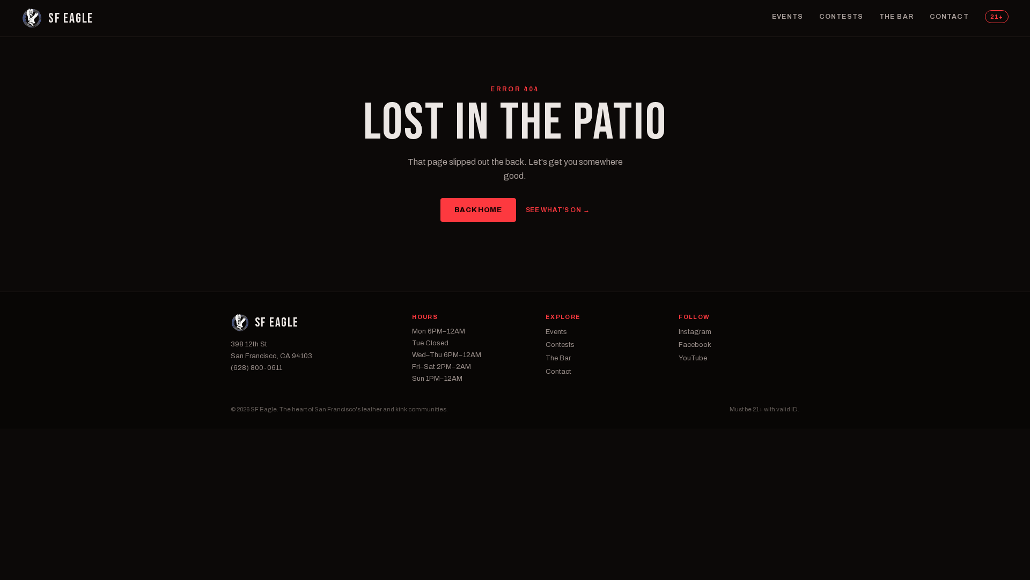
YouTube (693, 358)
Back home (478, 210)
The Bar (896, 16)
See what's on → (558, 210)
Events (787, 16)
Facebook (695, 345)
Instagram (695, 332)
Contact (949, 16)
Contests (841, 16)
